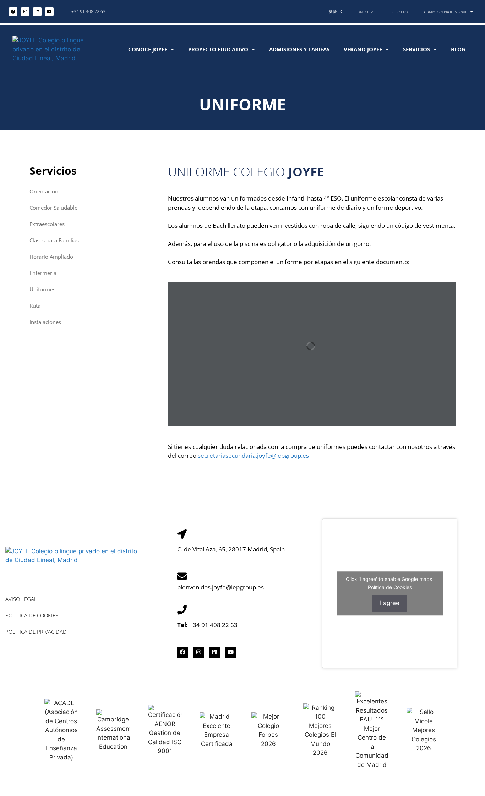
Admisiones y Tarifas (299, 49)
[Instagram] (25, 11)
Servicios (416, 49)
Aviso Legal (21, 599)
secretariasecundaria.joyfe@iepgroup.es (253, 455)
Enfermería (42, 272)
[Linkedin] (37, 11)
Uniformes (367, 11)
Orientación (43, 191)
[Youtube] (49, 11)
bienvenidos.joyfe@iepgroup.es (220, 587)
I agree (389, 602)
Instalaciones (45, 321)
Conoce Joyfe (147, 49)
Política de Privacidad (36, 631)
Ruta (34, 305)
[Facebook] (13, 11)
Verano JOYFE (363, 49)
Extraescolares (47, 223)
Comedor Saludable (53, 207)
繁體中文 (336, 11)
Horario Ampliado (51, 256)
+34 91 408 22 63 (88, 12)
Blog (458, 49)
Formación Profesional (444, 11)
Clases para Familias (54, 240)
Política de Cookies (31, 615)
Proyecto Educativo (218, 49)
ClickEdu (400, 11)
